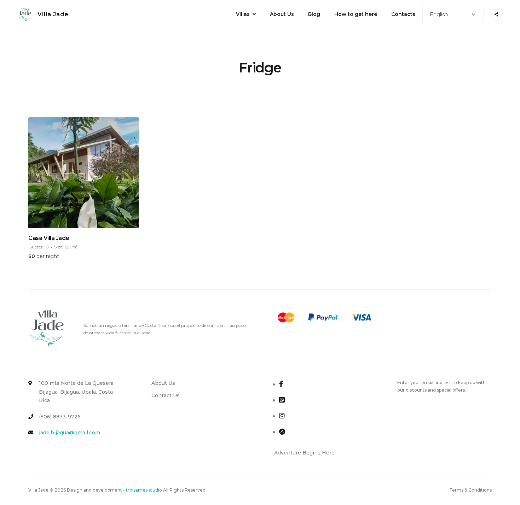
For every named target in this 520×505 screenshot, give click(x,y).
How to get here (355, 14)
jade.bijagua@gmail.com (69, 432)
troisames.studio (144, 490)
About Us (282, 14)
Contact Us (165, 395)
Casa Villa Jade (48, 238)
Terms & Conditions (470, 490)
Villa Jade (53, 14)
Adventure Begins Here (304, 453)
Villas (243, 14)
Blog (314, 14)
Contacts (403, 14)
